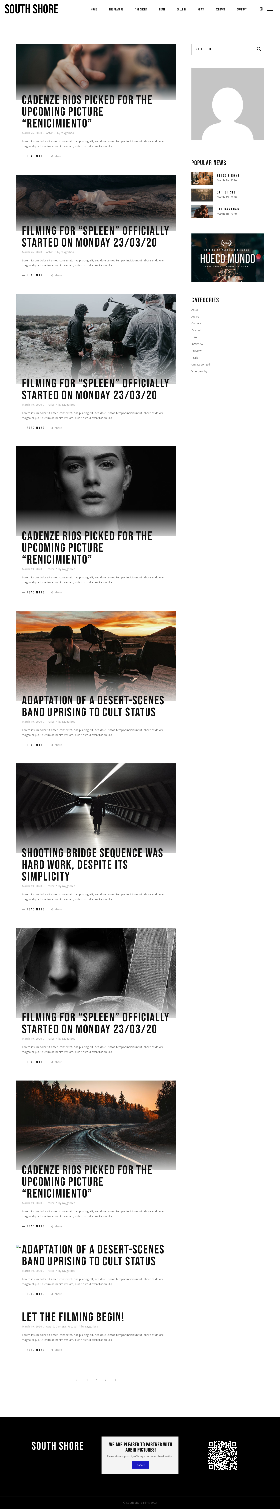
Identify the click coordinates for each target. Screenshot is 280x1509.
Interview (197, 344)
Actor (49, 133)
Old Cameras (228, 209)
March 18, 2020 (227, 214)
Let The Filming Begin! (73, 1317)
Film (194, 337)
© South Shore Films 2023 (140, 1502)
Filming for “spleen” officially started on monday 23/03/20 (96, 237)
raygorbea (67, 133)
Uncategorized (200, 364)
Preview (196, 351)
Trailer (50, 404)
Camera (61, 1326)
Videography (199, 371)
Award (50, 1326)
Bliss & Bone (228, 176)
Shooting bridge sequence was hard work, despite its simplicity (92, 865)
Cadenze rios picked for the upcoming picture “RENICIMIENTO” (87, 112)
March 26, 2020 (32, 133)
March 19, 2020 (32, 404)
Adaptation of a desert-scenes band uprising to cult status (93, 706)
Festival (72, 1326)
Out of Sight (228, 192)
